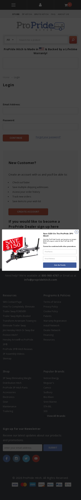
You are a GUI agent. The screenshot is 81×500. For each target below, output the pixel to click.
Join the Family (59, 265)
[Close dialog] (76, 231)
